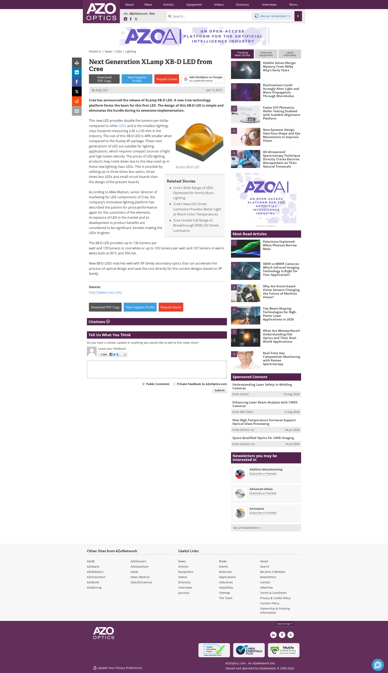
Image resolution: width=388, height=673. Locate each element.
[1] (245, 69)
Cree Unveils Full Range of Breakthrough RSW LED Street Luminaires (196, 225)
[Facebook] (77, 82)
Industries (226, 582)
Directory (184, 582)
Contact (265, 582)
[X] (77, 91)
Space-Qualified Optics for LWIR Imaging (263, 438)
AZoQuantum (140, 566)
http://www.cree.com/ (105, 292)
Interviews (185, 587)
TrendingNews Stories (242, 54)
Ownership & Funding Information (275, 610)
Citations (97, 321)
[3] (245, 114)
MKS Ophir (246, 412)
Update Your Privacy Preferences (119, 668)
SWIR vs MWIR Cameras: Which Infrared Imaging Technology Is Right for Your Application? (281, 269)
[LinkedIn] (77, 72)
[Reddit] (77, 101)
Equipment (185, 572)
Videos (182, 577)
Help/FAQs (226, 587)
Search (264, 566)
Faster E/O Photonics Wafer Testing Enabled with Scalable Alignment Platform (281, 112)
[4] (245, 136)
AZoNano (93, 566)
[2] (245, 92)
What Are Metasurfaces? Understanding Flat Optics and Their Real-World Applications (281, 336)
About (264, 561)
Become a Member (273, 572)
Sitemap (224, 593)
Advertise (266, 587)
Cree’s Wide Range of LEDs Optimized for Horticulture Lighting (193, 193)
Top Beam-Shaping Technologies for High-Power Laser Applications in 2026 (280, 313)
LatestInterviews (290, 54)
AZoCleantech (96, 577)
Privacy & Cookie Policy (275, 598)
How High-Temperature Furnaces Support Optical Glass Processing (264, 422)
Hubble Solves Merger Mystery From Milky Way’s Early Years (279, 66)
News (108, 51)
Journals (183, 593)
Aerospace (257, 508)
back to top (283, 623)
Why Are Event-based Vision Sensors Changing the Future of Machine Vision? (281, 291)
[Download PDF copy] (77, 62)
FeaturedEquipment (266, 54)
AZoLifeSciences (141, 582)
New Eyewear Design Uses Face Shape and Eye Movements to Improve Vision (281, 135)
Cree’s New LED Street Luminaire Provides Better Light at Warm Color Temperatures (197, 209)
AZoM (91, 561)
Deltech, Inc (247, 430)
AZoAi (134, 572)
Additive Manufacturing (266, 469)
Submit (220, 390)
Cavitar (244, 394)
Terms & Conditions (273, 593)
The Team (225, 598)
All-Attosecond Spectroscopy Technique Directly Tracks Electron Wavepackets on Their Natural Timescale (281, 159)
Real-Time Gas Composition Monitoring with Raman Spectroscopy (281, 358)
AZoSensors (138, 561)
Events (223, 566)
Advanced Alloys (261, 489)
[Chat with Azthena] (378, 665)
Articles (183, 566)
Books (223, 561)
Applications (227, 577)
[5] (245, 159)
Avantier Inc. (248, 444)
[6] (245, 360)
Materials (225, 572)
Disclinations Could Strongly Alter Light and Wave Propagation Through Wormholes (281, 90)
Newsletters (268, 577)
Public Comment (157, 384)
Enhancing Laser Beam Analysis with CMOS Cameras (264, 404)
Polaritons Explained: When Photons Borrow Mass (280, 245)
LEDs (118, 51)
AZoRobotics (95, 572)
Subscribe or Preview (262, 473)
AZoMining (94, 587)
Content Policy (269, 603)
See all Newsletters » (247, 528)
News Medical (140, 577)
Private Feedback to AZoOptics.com (202, 384)
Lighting (130, 51)
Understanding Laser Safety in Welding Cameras (262, 386)
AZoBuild (93, 582)
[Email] (77, 111)
